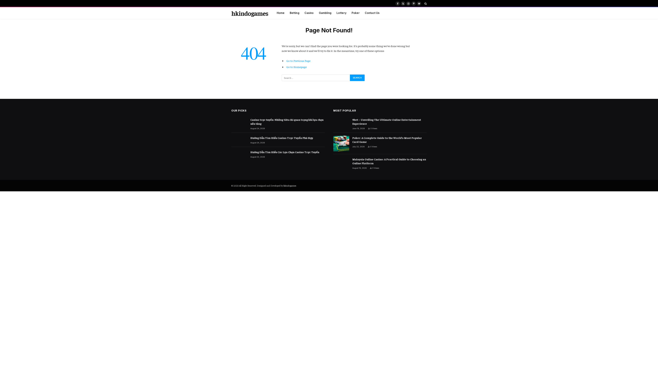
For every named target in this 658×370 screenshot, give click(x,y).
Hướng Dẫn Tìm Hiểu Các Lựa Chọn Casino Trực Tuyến (284, 152)
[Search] (425, 4)
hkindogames (289, 185)
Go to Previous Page (298, 61)
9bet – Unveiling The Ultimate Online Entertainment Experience (386, 121)
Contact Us (372, 13)
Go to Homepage (296, 67)
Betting (294, 13)
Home (281, 13)
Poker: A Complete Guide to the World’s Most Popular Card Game (387, 139)
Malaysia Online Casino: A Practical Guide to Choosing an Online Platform (389, 161)
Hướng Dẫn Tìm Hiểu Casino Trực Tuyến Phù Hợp (281, 137)
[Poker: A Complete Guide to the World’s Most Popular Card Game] (341, 143)
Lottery (341, 13)
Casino (309, 13)
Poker (356, 13)
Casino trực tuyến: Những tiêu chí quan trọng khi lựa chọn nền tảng (287, 121)
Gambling (325, 13)
